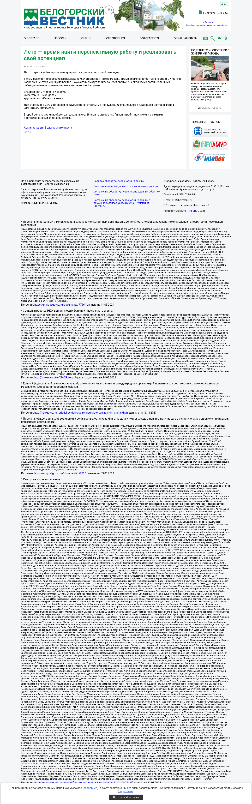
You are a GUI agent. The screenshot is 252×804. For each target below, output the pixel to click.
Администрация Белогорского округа (48, 127)
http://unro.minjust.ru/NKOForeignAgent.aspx (61, 377)
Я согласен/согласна (126, 797)
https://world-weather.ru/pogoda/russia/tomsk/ (207, 25)
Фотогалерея (149, 38)
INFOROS (194, 210)
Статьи (86, 38)
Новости (60, 38)
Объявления (115, 38)
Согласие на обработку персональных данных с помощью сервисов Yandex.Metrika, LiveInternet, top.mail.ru (122, 203)
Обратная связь (185, 38)
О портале (31, 38)
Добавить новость (209, 107)
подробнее (90, 788)
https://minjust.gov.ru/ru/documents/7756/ (60, 304)
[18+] (64, 18)
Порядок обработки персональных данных (119, 181)
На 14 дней (207, 22)
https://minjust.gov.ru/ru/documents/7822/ (60, 473)
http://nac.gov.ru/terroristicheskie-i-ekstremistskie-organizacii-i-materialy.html (81, 412)
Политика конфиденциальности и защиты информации (126, 186)
